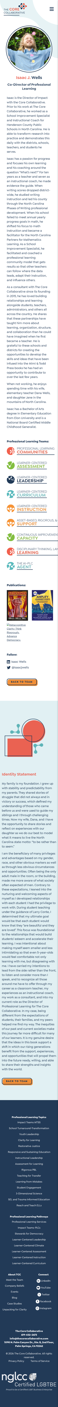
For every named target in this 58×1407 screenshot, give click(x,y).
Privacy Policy (16, 1361)
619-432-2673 (29, 1334)
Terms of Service (40, 1361)
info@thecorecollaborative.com (29, 1338)
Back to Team (22, 681)
